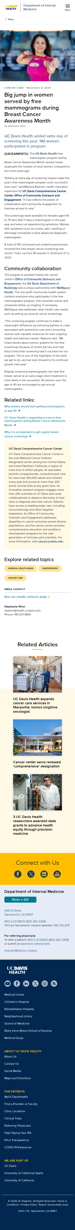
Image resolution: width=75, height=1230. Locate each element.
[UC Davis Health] (17, 970)
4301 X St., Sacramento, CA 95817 (37, 1211)
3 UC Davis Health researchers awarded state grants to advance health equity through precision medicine (34, 825)
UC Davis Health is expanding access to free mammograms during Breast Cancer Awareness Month (34, 421)
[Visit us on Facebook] (15, 983)
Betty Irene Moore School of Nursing (28, 1031)
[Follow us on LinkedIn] (24, 983)
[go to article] (37, 674)
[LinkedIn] (44, 874)
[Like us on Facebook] (17, 874)
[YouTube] (57, 874)
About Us (10, 1056)
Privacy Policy (29, 1204)
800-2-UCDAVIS (37, 940)
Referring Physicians (17, 1126)
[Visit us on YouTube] (7, 983)
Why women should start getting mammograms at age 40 (34, 408)
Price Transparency (16, 1140)
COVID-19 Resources (17, 1147)
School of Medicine (16, 1023)
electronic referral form (35, 944)
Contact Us (11, 1064)
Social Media (12, 1071)
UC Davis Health (46, 153)
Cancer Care (14, 88)
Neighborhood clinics (18, 1016)
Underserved (50, 568)
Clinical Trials (12, 1118)
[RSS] (52, 983)
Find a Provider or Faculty (21, 1104)
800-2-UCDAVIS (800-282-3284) (25, 921)
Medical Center (14, 994)
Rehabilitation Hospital (19, 1009)
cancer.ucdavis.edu (50, 541)
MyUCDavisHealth (16, 1097)
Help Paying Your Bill (17, 1133)
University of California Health (23, 1173)
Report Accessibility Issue (53, 1204)
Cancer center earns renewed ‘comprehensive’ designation (37, 764)
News (11, 19)
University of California (19, 1180)
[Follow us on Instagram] (43, 983)
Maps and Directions (17, 1078)
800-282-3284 (59, 940)
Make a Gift (20, 899)
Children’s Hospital (16, 1002)
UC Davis (10, 1166)
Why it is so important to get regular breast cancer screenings (31, 434)
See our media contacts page (25, 596)
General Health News (20, 568)
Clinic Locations (14, 1111)
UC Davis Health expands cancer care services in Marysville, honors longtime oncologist (35, 705)
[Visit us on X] (34, 983)
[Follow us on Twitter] (31, 874)
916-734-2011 (62, 925)
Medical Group (13, 1038)
